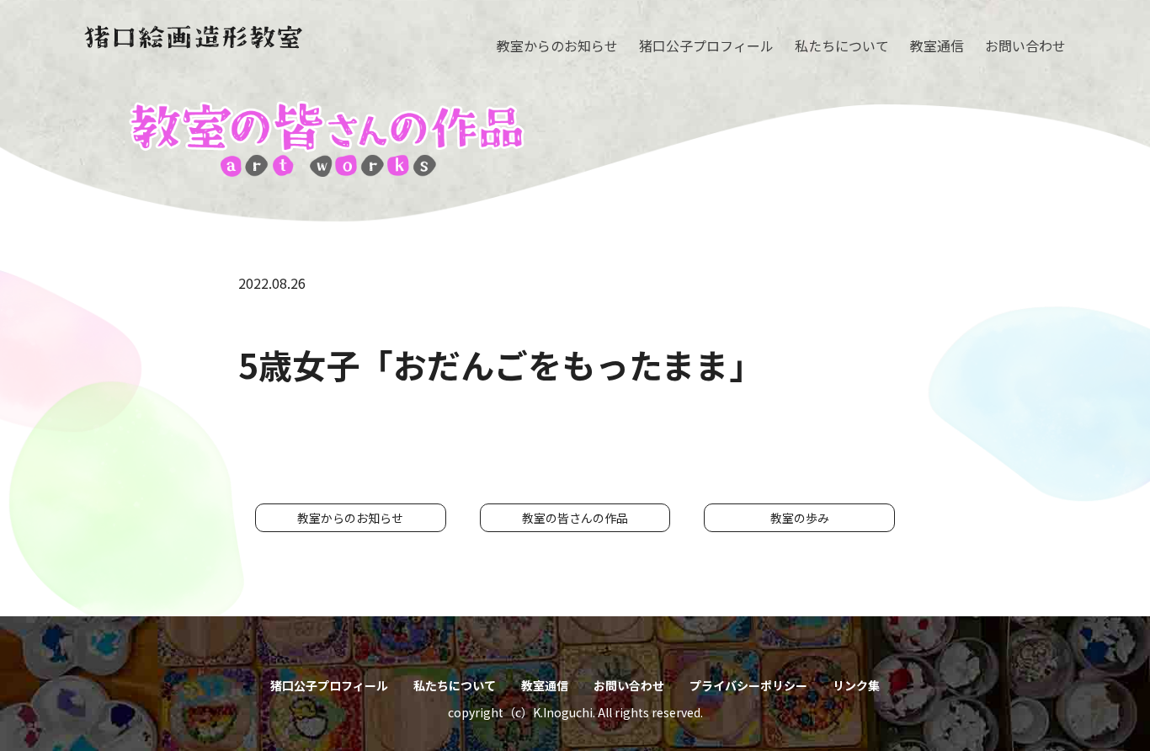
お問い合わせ (1025, 45)
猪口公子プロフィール (706, 45)
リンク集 (856, 685)
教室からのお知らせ (557, 45)
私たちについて (842, 45)
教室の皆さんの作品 (575, 517)
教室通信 (937, 45)
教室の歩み (799, 517)
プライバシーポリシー (748, 685)
